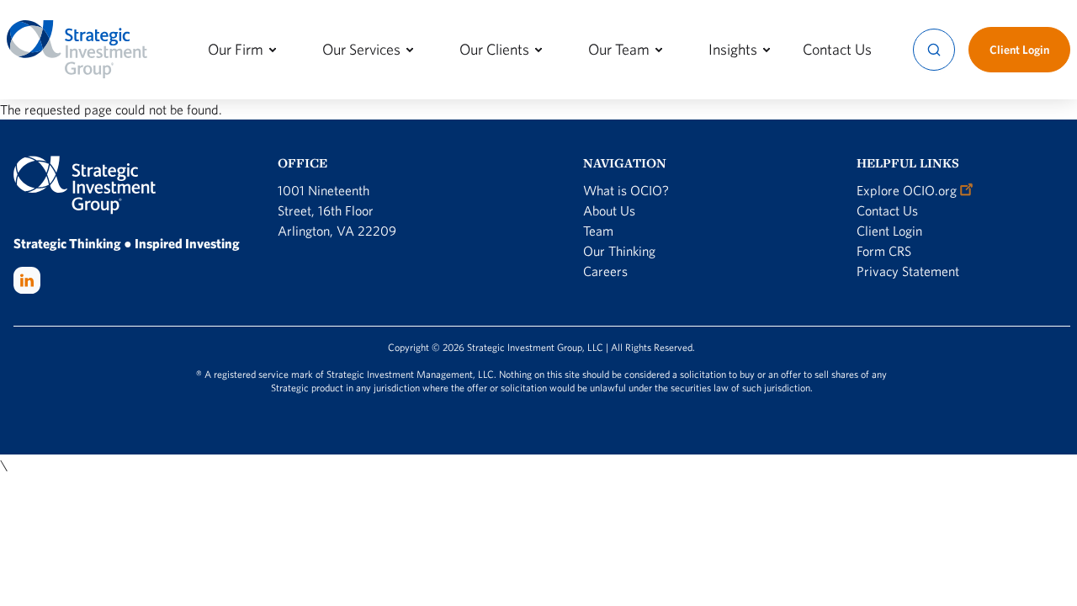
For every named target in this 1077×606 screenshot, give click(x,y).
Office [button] (302, 163)
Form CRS (884, 250)
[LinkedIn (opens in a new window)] (26, 280)
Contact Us (837, 49)
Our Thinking (619, 250)
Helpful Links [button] (908, 163)
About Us (609, 210)
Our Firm (235, 49)
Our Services (361, 49)
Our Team (619, 49)
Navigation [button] (624, 163)
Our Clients (494, 49)
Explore (907, 190)
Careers (605, 271)
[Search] (934, 50)
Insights (732, 49)
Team (598, 230)
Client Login (889, 230)
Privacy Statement (908, 271)
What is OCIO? (626, 190)
